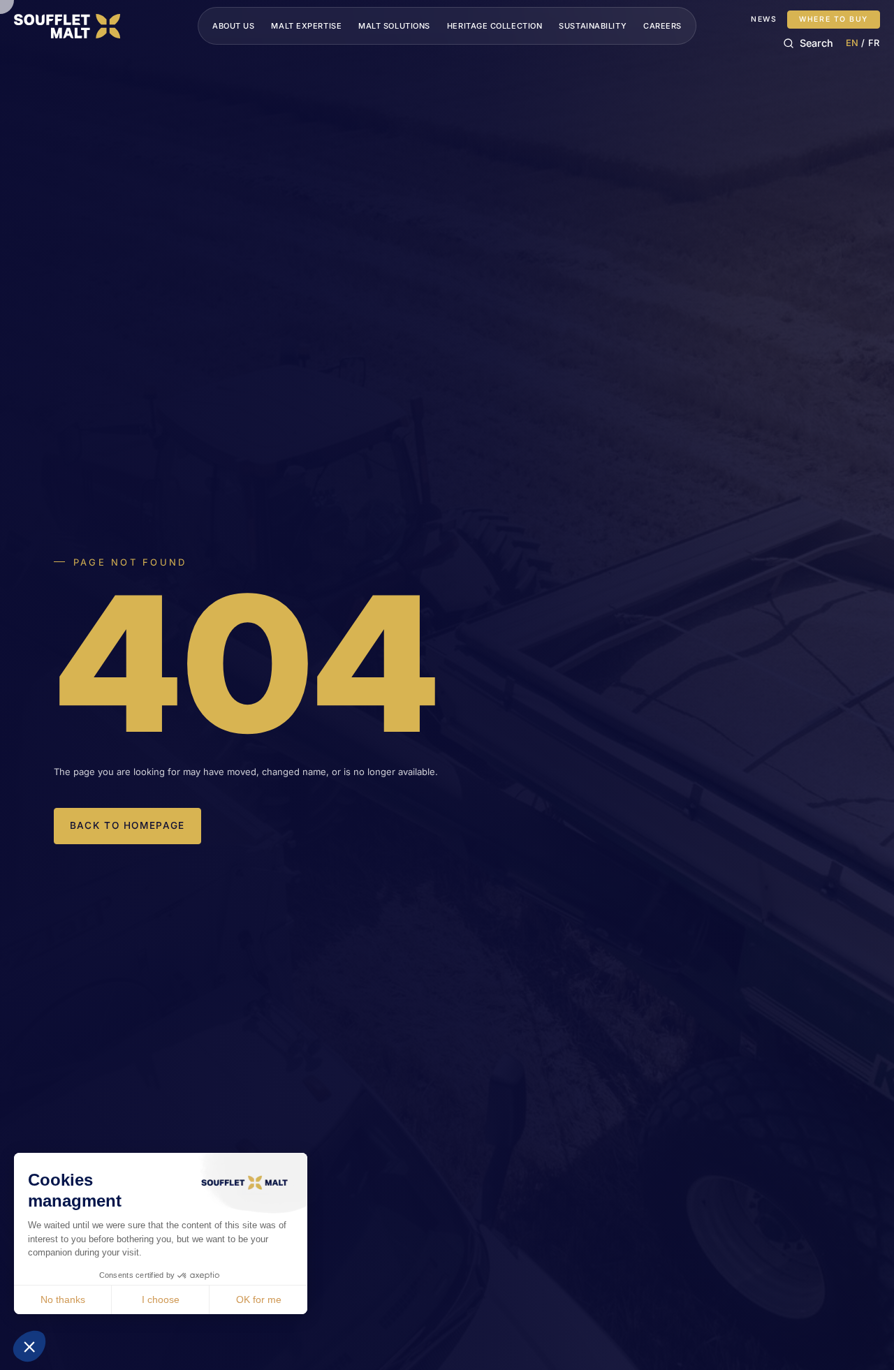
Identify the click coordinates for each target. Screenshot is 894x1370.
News (764, 19)
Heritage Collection (494, 26)
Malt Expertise (306, 26)
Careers (662, 26)
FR (874, 43)
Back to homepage (127, 825)
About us (233, 26)
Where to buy (833, 19)
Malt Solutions (394, 26)
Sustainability (592, 26)
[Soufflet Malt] (67, 26)
